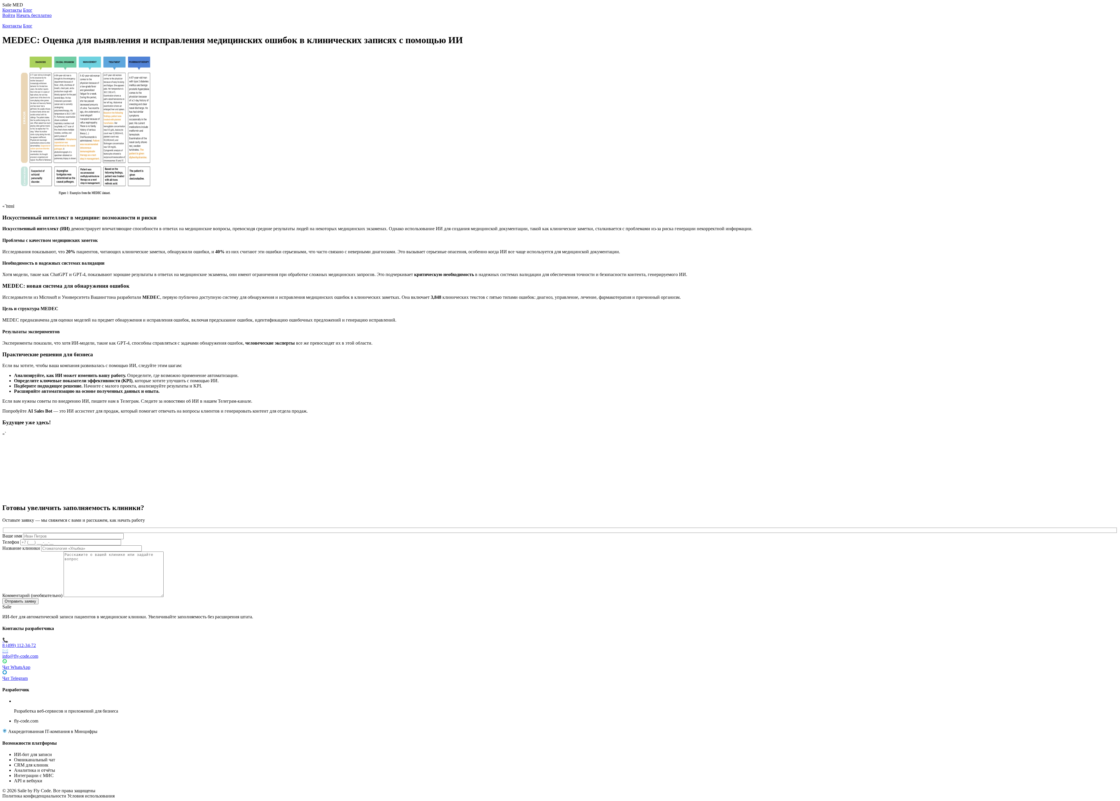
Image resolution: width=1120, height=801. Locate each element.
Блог (27, 10)
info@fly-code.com (20, 653)
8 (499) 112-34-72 (19, 643)
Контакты (12, 10)
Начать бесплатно (34, 15)
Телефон (10, 542)
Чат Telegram (15, 678)
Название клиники (21, 548)
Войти (8, 15)
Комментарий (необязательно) (32, 595)
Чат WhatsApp (16, 667)
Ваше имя (12, 535)
